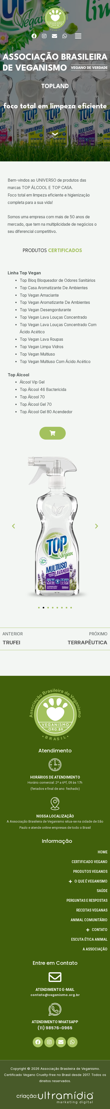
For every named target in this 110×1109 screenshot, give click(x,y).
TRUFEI (11, 642)
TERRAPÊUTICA (87, 642)
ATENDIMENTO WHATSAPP (55, 1022)
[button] (13, 526)
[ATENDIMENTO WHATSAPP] (55, 1009)
